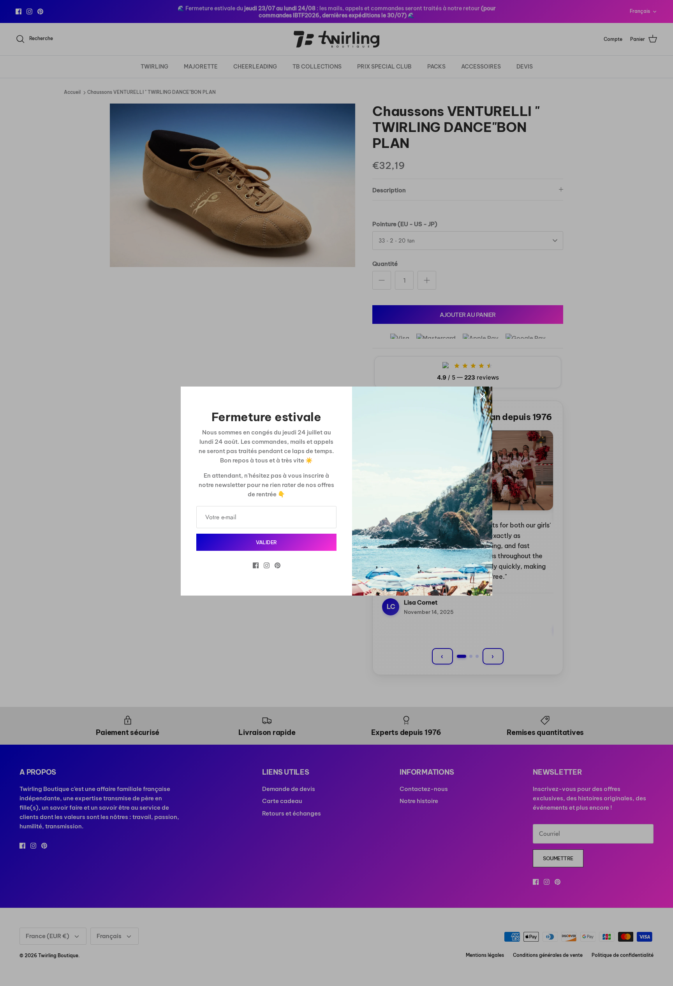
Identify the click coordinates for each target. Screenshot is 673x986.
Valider (266, 542)
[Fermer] (482, 396)
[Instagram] (267, 565)
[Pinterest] (277, 565)
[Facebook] (256, 565)
